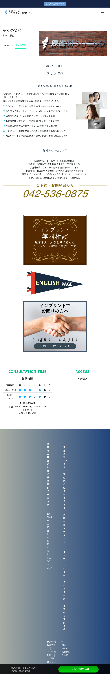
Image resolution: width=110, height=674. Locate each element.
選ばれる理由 (64, 482)
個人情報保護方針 (51, 643)
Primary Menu (102, 12)
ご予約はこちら (51, 660)
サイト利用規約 (51, 652)
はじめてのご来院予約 (55, 4)
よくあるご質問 (64, 508)
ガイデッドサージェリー (64, 541)
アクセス (64, 587)
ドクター (64, 570)
